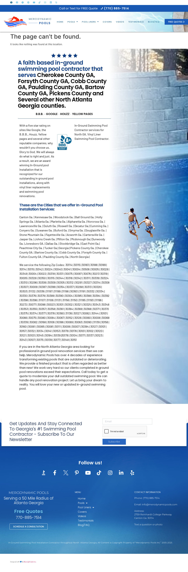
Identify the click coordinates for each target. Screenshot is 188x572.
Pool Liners (89, 22)
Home (60, 22)
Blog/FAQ (154, 22)
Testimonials (136, 22)
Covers (107, 22)
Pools (71, 22)
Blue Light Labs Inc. (30, 562)
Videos (120, 22)
